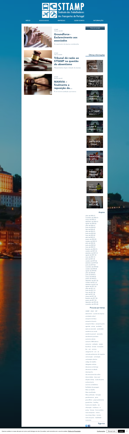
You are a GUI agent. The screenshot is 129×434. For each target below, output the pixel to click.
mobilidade (98, 417)
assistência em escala (91, 331)
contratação (97, 357)
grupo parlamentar (98, 400)
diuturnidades (89, 377)
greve (96, 397)
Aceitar (121, 431)
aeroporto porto (100, 324)
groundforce (88, 400)
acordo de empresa (98, 313)
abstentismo (88, 313)
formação (98, 395)
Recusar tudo (111, 431)
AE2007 (87, 311)
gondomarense (89, 397)
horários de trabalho (91, 405)
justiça (87, 410)
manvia (98, 412)
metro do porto (89, 417)
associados (100, 334)
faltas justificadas (90, 395)
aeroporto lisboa (90, 324)
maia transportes (90, 412)
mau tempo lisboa (90, 415)
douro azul (97, 377)
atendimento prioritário (91, 336)
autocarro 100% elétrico (91, 341)
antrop (93, 326)
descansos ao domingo (91, 367)
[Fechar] (127, 431)
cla (98, 351)
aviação (101, 344)
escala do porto (99, 379)
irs (100, 407)
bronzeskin (100, 346)
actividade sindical (90, 316)
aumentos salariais (90, 339)
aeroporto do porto (90, 321)
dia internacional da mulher (92, 374)
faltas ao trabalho (90, 389)
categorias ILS (89, 351)
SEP (96, 311)
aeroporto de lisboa (90, 318)
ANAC (92, 311)
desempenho (89, 372)
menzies (98, 415)
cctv (95, 351)
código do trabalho (90, 362)
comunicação (89, 357)
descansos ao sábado (91, 369)
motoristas (88, 420)
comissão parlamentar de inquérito (95, 354)
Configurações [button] (101, 431)
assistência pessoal (90, 334)
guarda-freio (88, 402)
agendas (87, 326)
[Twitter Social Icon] (86, 426)
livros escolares (99, 410)
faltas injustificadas (90, 392)
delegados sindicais (90, 364)
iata (99, 405)
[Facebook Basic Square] (89, 426)
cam (89, 349)
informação (88, 407)
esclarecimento (89, 382)
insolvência (95, 407)
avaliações (95, 344)
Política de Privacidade (74, 431)
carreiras (94, 349)
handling (95, 402)
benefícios (88, 346)
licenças (92, 410)
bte (86, 349)
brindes (94, 346)
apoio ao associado (90, 329)
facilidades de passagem (92, 387)
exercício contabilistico (91, 384)
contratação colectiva (91, 359)
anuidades (99, 326)
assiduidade (100, 329)
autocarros (88, 344)
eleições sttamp (89, 379)
